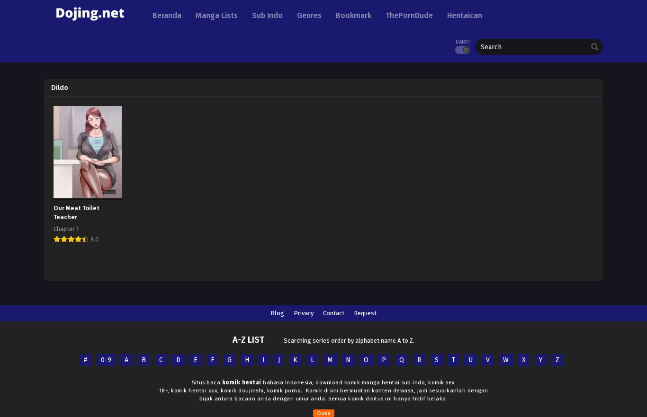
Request (365, 313)
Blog (277, 313)
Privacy (304, 313)
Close (324, 413)
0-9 (106, 360)
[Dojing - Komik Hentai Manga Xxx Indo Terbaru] (90, 24)
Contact (333, 313)
